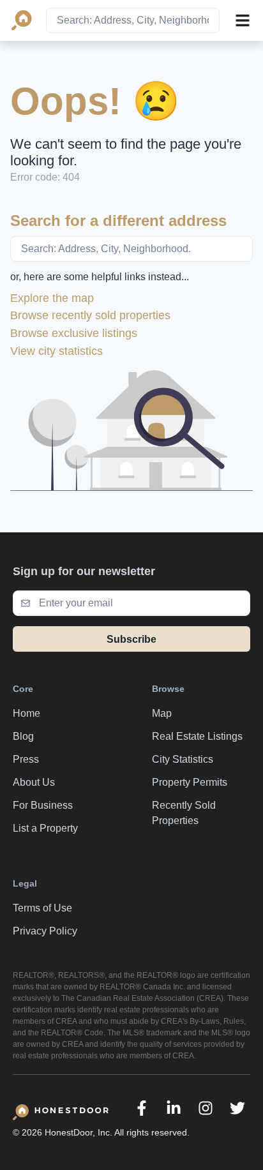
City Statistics (182, 759)
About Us (34, 782)
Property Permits (189, 782)
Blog (23, 736)
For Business (43, 805)
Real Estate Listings (197, 736)
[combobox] (133, 20)
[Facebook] (141, 1108)
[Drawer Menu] (242, 20)
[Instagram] (205, 1108)
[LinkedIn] (173, 1108)
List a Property (45, 828)
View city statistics (56, 351)
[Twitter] (237, 1108)
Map (162, 713)
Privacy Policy (45, 931)
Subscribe (131, 639)
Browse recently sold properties (90, 315)
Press (26, 759)
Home (26, 713)
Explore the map (52, 298)
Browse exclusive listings (73, 333)
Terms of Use (42, 908)
